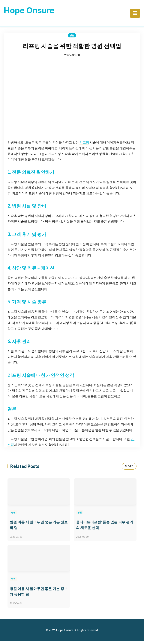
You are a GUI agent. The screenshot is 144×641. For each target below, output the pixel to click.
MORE (129, 466)
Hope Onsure (29, 10)
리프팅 (84, 142)
